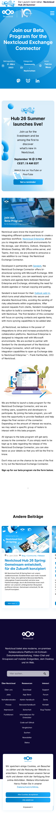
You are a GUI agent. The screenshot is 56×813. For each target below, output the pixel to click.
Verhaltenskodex (8, 700)
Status (27, 742)
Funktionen (8, 715)
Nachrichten (29, 71)
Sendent (37, 265)
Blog (24, 556)
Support (45, 690)
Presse (8, 705)
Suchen (27, 732)
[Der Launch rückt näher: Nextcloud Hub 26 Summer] (8, 3)
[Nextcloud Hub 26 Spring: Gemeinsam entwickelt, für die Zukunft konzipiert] (25, 539)
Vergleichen (27, 727)
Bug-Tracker (45, 710)
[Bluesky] (28, 80)
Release (41, 556)
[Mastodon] (18, 80)
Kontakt (45, 705)
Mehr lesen (11, 603)
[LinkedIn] (37, 80)
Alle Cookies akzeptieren (28, 795)
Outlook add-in (42, 293)
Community (29, 64)
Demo (45, 700)
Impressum (8, 710)
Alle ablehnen (28, 800)
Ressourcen (27, 683)
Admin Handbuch (27, 700)
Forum (45, 694)
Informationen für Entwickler (27, 716)
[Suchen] (44, 673)
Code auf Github (27, 722)
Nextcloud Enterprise (33, 238)
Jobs (9, 694)
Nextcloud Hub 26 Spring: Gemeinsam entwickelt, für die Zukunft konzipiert (25, 564)
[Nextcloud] (17, 13)
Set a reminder (28, 182)
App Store (27, 694)
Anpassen (27, 807)
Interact (45, 683)
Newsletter (27, 737)
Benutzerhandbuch (27, 705)
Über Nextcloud (8, 683)
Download (27, 690)
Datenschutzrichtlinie (27, 787)
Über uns (9, 690)
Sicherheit (27, 710)
